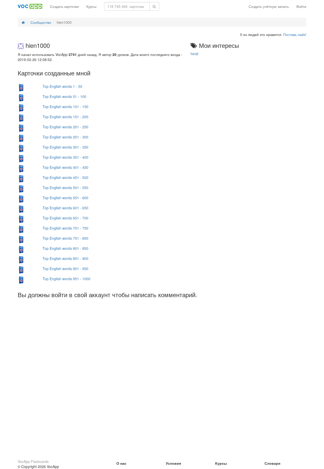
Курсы (91, 6)
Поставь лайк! (294, 34)
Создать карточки (64, 6)
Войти (301, 6)
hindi (194, 53)
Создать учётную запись (269, 6)
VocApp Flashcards (33, 461)
